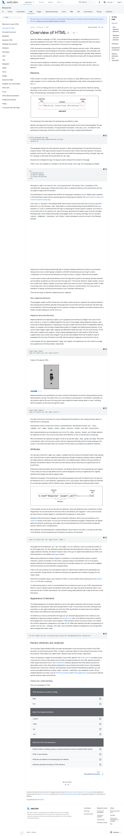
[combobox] (87, 2)
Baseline (50, 2)
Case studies (100, 819)
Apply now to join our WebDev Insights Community (51, 21)
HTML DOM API (86, 658)
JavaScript (109, 11)
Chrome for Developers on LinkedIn (114, 819)
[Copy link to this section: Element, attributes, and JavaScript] (65, 643)
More (58, 2)
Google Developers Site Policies (68, 794)
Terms (28, 832)
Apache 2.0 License (42, 794)
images (56, 554)
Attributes (33, 521)
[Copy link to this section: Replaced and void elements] (55, 316)
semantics (65, 618)
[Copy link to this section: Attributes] (41, 449)
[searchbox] (12, 17)
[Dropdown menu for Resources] (34, 2)
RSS (111, 824)
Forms (64, 11)
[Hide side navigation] (22, 833)
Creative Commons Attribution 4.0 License (79, 792)
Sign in (120, 2)
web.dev (32, 27)
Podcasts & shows (102, 822)
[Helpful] (99, 27)
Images (39, 11)
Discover (41, 2)
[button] (67, 698)
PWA (71, 11)
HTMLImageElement (79, 673)
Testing (99, 11)
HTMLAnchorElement (63, 673)
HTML (30, 11)
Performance (88, 11)
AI (2, 11)
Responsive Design (52, 11)
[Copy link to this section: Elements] (40, 73)
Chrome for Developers (100, 811)
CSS (78, 11)
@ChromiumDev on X (115, 811)
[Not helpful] (102, 27)
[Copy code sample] (106, 135)
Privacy (10, 11)
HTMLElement (59, 663)
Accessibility (21, 11)
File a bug (86, 811)
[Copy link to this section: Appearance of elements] (56, 599)
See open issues (88, 814)
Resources (28, 2)
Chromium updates (100, 816)
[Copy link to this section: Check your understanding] (54, 681)
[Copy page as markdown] (74, 32)
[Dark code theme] (104, 135)
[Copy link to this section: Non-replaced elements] (52, 298)
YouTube (112, 815)
